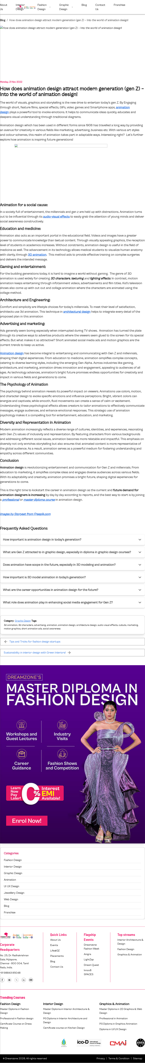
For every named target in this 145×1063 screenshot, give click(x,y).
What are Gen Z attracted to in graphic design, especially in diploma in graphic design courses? (67, 552)
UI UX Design (11, 886)
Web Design (11, 899)
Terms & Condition (118, 1058)
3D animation (37, 254)
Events (54, 945)
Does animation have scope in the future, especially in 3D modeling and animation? (59, 564)
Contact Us (56, 966)
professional (10, 499)
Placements (57, 956)
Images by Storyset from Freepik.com (25, 514)
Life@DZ (55, 950)
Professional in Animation (113, 1018)
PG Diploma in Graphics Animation (118, 1023)
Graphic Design (23, 621)
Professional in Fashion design (16, 1018)
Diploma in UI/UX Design (112, 1029)
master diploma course (39, 499)
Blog (2, 20)
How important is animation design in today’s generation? (42, 539)
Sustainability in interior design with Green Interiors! (35, 652)
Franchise (9, 912)
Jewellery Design (14, 892)
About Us (55, 940)
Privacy (101, 1058)
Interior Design (13, 866)
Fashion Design (13, 860)
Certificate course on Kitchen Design (64, 1028)
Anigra (87, 954)
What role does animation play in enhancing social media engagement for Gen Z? (58, 602)
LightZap (89, 959)
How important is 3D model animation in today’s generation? (44, 577)
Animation (10, 879)
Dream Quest (91, 965)
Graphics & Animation (129, 954)
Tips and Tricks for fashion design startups (34, 641)
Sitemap (137, 1058)
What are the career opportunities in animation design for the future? (50, 590)
